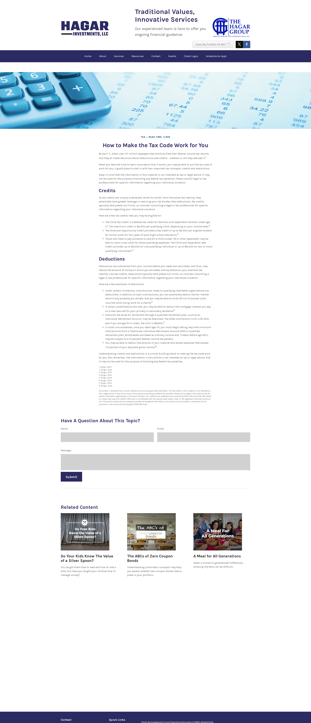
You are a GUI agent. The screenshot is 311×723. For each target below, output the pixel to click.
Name (64, 428)
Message (66, 450)
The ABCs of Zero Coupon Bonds (150, 558)
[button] (88, 56)
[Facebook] (246, 44)
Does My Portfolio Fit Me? (211, 44)
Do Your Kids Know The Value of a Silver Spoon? (87, 558)
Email (160, 428)
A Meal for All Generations (217, 556)
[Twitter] (239, 44)
